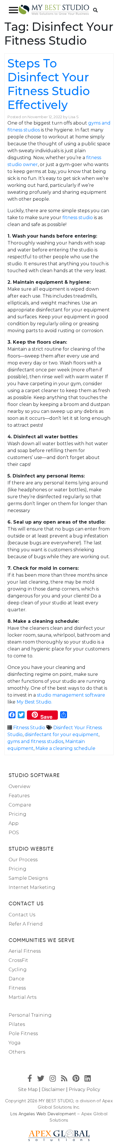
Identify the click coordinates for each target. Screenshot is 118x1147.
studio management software (71, 695)
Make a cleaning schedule (65, 748)
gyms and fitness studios (35, 741)
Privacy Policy (84, 1089)
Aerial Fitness (25, 951)
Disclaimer (53, 1089)
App (14, 823)
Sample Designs (28, 878)
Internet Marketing (32, 887)
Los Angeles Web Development (43, 1113)
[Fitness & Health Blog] (54, 10)
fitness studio (77, 217)
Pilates (17, 1024)
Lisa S (73, 117)
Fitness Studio (29, 727)
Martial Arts (22, 997)
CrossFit (18, 960)
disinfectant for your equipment (62, 734)
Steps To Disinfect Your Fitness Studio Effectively (48, 84)
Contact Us (22, 914)
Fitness (17, 988)
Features (19, 795)
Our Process (23, 859)
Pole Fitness (23, 1033)
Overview (19, 786)
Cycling (18, 969)
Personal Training (30, 1015)
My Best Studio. (34, 702)
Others (17, 1052)
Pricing (17, 814)
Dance (16, 978)
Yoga (15, 1043)
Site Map (28, 1089)
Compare (20, 805)
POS (14, 832)
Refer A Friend (26, 924)
